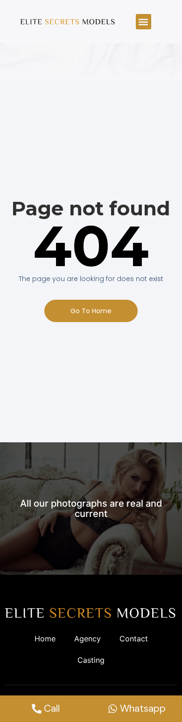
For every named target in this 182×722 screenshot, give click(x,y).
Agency (87, 638)
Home (45, 638)
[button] (143, 21)
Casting (91, 660)
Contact (133, 638)
